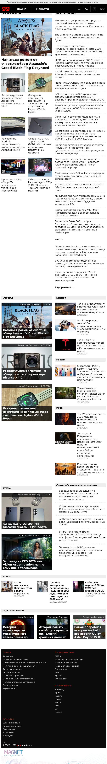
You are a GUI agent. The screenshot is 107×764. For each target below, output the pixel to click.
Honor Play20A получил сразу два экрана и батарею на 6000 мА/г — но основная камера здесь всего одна (80, 85)
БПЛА (58, 656)
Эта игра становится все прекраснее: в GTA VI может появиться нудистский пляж (79, 187)
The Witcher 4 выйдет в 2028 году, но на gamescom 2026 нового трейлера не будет (79, 37)
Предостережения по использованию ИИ (24, 662)
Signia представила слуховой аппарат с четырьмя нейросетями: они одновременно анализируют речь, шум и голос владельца (79, 149)
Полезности (61, 669)
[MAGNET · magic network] (13, 753)
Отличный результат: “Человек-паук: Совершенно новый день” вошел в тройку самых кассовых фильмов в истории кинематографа (77, 120)
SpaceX (58, 675)
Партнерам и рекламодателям (18, 678)
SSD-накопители (11, 723)
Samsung (59, 689)
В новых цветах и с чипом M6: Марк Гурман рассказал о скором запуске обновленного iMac (77, 213)
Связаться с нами (11, 672)
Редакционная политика (15, 659)
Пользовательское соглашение (19, 682)
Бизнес (61, 297)
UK (4, 742)
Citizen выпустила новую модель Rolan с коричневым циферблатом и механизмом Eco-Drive (81, 509)
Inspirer (53, 602)
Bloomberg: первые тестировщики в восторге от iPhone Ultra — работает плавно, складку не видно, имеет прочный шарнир (77, 163)
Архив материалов (12, 669)
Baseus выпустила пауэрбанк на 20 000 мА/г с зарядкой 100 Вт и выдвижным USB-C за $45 (79, 108)
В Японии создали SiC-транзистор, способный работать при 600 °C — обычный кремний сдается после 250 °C (79, 97)
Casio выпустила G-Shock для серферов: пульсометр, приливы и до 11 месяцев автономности (79, 176)
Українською (9, 688)
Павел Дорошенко (94, 593)
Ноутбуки (8, 735)
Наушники (8, 732)
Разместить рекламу (13, 675)
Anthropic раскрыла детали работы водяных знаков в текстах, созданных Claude (82, 522)
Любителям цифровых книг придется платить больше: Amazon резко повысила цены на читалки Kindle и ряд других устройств (79, 24)
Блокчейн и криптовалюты (69, 659)
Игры (59, 407)
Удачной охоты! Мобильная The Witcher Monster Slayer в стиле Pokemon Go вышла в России (91, 394)
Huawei (58, 699)
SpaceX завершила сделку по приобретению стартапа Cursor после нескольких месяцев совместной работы (78, 495)
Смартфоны (9, 729)
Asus (57, 705)
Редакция (8, 656)
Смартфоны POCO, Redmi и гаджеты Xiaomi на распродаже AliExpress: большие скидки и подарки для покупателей (91, 373)
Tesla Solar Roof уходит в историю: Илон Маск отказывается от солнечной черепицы (91, 308)
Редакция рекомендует (67, 666)
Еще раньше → (64, 287)
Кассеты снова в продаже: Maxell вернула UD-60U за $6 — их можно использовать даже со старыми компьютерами (76, 276)
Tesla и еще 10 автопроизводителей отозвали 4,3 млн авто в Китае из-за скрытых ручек (91, 346)
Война (21, 9)
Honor (58, 702)
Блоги (7, 576)
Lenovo (58, 712)
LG (56, 709)
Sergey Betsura (21, 593)
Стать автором (10, 685)
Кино (57, 672)
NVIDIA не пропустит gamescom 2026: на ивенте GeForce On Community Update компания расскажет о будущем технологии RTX (80, 200)
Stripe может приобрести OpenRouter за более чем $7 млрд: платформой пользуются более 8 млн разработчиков (82, 535)
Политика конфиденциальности (19, 666)
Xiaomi (58, 696)
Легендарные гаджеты (66, 662)
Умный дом (61, 678)
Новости (42, 9)
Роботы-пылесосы (12, 726)
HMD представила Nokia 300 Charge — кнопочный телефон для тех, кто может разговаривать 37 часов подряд (79, 63)
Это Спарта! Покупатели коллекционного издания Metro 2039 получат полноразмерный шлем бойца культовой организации (79, 50)
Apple (57, 692)
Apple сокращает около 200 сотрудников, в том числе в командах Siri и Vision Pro (91, 326)
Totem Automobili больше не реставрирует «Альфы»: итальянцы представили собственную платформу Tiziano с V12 (80, 551)
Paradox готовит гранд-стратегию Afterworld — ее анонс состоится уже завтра (77, 74)
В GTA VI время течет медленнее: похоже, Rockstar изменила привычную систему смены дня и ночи (79, 263)
